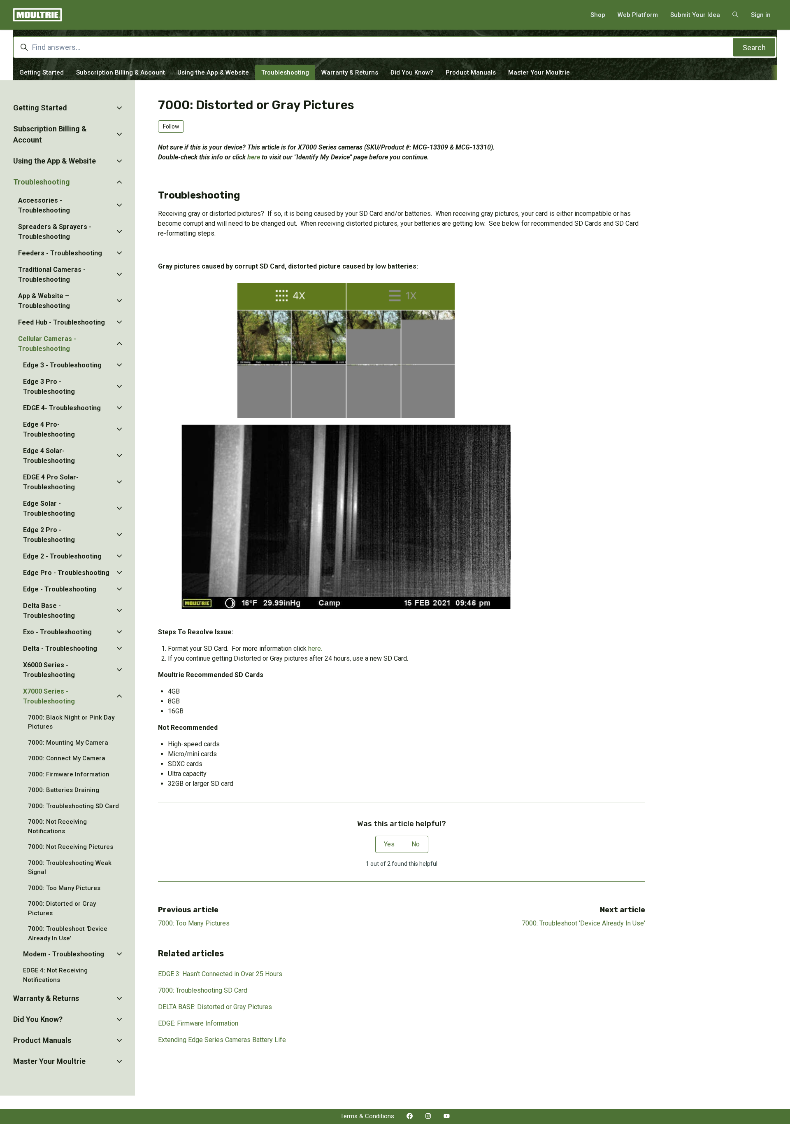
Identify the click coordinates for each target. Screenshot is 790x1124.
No (415, 844)
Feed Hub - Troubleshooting (61, 322)
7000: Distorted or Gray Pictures (62, 908)
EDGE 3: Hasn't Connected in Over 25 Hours (220, 974)
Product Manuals (471, 72)
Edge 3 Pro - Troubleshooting (49, 386)
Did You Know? (411, 72)
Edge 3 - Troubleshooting (62, 365)
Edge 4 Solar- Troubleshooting (49, 456)
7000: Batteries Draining (63, 790)
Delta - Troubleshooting (60, 648)
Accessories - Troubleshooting (44, 205)
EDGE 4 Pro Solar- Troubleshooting (51, 482)
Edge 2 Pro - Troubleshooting (49, 535)
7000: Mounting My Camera (68, 742)
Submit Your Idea (695, 15)
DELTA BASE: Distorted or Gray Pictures (215, 1007)
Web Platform (638, 15)
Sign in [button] (761, 15)
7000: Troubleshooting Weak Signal (70, 867)
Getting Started (41, 72)
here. (315, 648)
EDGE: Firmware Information (198, 1023)
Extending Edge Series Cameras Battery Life (222, 1040)
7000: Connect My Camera (66, 758)
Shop (597, 15)
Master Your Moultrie (539, 72)
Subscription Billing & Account (120, 72)
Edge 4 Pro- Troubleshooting (49, 429)
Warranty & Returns (349, 72)
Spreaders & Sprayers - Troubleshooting (54, 232)
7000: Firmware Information (68, 774)
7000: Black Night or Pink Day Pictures (71, 722)
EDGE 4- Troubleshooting (62, 408)
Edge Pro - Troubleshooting (66, 573)
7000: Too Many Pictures (194, 923)
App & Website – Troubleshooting (44, 301)
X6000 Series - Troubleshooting (49, 670)
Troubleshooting (285, 72)
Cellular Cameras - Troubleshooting (47, 344)
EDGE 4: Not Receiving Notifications (55, 975)
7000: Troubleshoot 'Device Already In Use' (583, 923)
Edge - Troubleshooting (59, 589)
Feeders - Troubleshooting (60, 253)
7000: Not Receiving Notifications (57, 826)
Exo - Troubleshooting (57, 632)
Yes (389, 844)
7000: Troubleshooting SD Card (202, 990)
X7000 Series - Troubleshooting (49, 696)
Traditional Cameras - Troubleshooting (52, 274)
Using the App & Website (213, 72)
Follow (171, 126)
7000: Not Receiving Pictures (70, 847)
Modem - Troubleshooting (63, 954)
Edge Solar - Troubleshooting (49, 508)
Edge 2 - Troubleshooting (62, 556)
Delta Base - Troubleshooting (49, 610)
